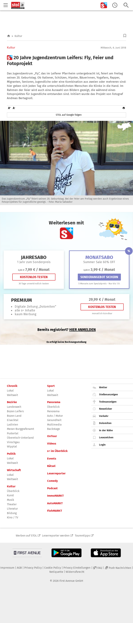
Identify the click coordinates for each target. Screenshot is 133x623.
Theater (12, 504)
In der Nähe (106, 430)
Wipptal (12, 446)
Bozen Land (14, 415)
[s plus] (104, 5)
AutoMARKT (55, 503)
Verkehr (103, 416)
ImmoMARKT (55, 496)
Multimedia (54, 424)
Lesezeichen (106, 437)
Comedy (52, 481)
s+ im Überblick (57, 451)
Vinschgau (13, 442)
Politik (11, 454)
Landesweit (14, 406)
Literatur (12, 508)
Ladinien (12, 424)
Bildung (12, 513)
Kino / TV (12, 517)
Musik (10, 499)
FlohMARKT (54, 511)
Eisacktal (12, 420)
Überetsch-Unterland (20, 437)
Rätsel (51, 466)
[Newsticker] (114, 5)
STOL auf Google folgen (69, 114)
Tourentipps (82, 535)
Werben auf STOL (26, 535)
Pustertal (12, 433)
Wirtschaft (14, 470)
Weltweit (12, 395)
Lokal (10, 390)
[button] (124, 35)
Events (51, 458)
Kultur (18, 36)
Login (102, 444)
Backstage (53, 429)
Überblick (13, 491)
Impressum (7, 567)
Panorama (53, 402)
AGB (19, 567)
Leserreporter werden (55, 535)
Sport (51, 386)
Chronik (12, 386)
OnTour (52, 436)
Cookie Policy (52, 567)
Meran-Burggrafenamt (20, 429)
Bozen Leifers (15, 411)
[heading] (66, 60)
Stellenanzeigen (108, 394)
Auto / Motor (55, 415)
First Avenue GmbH (71, 580)
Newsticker (105, 408)
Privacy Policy (33, 567)
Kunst (10, 495)
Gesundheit (54, 420)
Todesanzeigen (108, 401)
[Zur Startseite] (8, 36)
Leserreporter (56, 473)
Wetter (103, 387)
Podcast (52, 488)
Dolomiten (105, 423)
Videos (51, 443)
